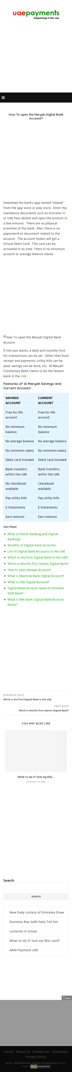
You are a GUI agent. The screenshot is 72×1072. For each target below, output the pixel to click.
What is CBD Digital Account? (29, 582)
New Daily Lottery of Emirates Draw (37, 912)
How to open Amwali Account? (29, 570)
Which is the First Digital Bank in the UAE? (38, 557)
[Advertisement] (36, 57)
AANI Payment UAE (24, 950)
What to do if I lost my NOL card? (35, 940)
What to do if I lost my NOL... (36, 777)
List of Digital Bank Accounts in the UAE (36, 551)
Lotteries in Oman (23, 931)
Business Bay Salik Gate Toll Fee (34, 922)
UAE (23, 376)
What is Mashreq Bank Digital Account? (36, 576)
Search (8, 880)
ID (63, 213)
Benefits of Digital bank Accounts (32, 545)
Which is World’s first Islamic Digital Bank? (38, 564)
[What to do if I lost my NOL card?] (36, 751)
